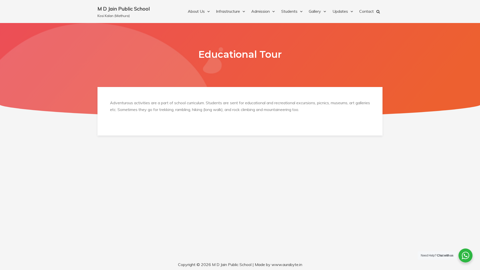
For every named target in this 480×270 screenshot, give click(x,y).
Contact (366, 11)
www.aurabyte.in (287, 264)
